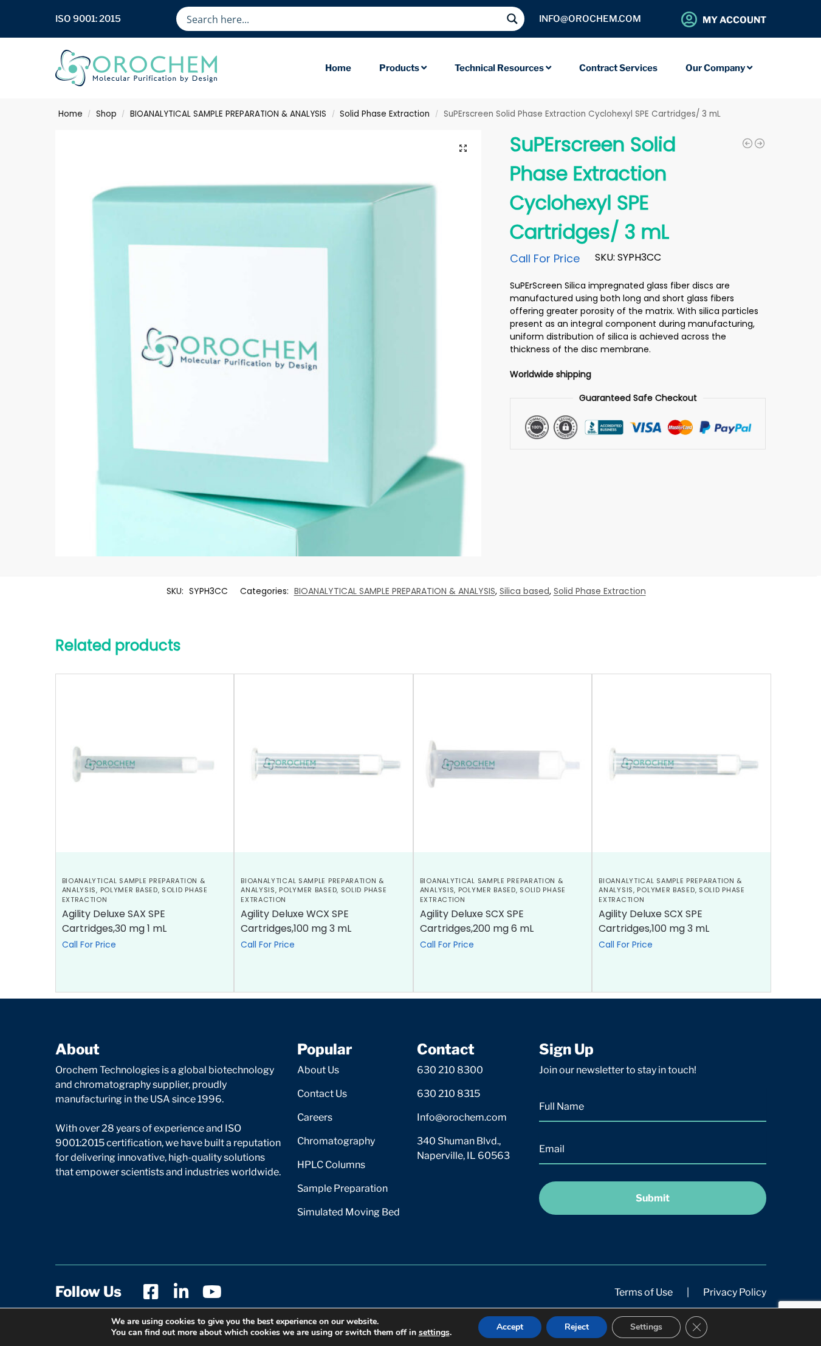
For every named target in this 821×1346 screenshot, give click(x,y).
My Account (734, 20)
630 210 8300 (450, 1070)
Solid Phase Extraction (385, 114)
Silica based (524, 591)
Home (70, 114)
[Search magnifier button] (512, 18)
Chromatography (336, 1141)
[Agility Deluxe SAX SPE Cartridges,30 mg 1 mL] (145, 763)
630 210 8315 (448, 1093)
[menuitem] (403, 68)
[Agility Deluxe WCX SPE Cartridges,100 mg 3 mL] (324, 763)
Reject (577, 1327)
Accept (509, 1327)
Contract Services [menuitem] (618, 68)
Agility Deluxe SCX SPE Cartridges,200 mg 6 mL (477, 921)
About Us (318, 1070)
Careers (314, 1117)
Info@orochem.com (462, 1117)
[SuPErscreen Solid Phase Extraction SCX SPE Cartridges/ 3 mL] (760, 143)
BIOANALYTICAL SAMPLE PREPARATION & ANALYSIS (228, 114)
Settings (646, 1327)
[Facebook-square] (151, 1291)
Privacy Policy (734, 1292)
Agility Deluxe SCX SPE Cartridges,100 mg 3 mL (654, 921)
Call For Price (545, 258)
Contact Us (322, 1093)
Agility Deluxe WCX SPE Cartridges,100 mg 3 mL (296, 921)
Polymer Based (129, 890)
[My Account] (689, 19)
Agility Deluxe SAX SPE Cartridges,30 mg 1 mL (114, 921)
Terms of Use (643, 1292)
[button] (463, 148)
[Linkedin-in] (181, 1291)
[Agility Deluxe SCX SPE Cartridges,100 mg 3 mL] (682, 763)
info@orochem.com (590, 18)
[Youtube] (212, 1291)
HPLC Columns (331, 1164)
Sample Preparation (342, 1188)
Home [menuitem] (338, 68)
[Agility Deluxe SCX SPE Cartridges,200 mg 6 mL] (503, 763)
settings (434, 1332)
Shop (106, 114)
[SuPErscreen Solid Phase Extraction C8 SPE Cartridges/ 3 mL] (747, 143)
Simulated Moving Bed (348, 1212)
